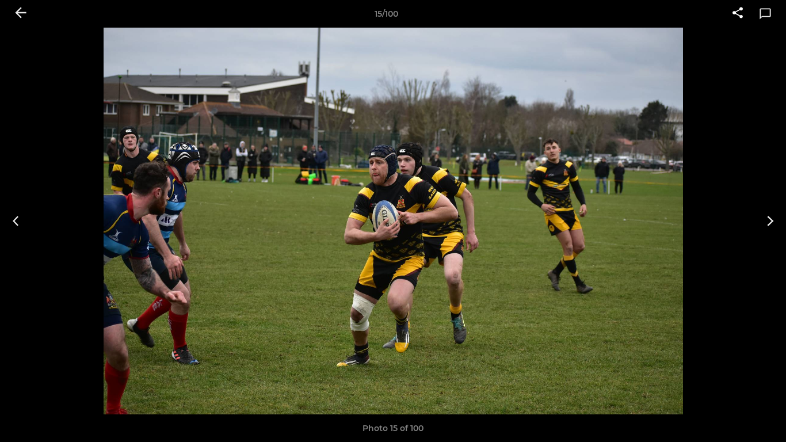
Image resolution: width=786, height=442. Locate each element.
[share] (738, 14)
